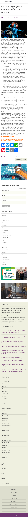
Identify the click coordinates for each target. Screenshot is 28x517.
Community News (6, 225)
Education (4, 227)
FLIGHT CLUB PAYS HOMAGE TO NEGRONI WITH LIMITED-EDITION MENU (13, 331)
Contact (3, 471)
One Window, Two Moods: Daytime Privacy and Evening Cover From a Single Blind (13, 336)
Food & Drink (14, 498)
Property (4, 386)
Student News (5, 254)
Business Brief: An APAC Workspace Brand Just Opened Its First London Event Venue (14, 370)
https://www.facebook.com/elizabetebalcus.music (13, 138)
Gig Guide (4, 240)
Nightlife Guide (14, 492)
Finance (4, 383)
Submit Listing (4, 480)
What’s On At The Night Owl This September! (13, 346)
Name (3, 195)
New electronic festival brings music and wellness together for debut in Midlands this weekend (13, 352)
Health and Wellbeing (7, 401)
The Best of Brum (5, 259)
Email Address (5, 190)
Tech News (4, 257)
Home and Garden (6, 415)
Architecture (5, 393)
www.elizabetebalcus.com (7, 136)
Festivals (4, 232)
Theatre (3, 262)
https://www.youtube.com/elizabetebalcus (11, 140)
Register (3, 478)
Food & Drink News (6, 235)
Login (2, 476)
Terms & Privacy (5, 483)
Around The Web (6, 460)
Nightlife (4, 447)
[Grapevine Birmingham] (12, 1)
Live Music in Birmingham (7, 245)
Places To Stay (14, 507)
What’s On (14, 495)
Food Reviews (5, 237)
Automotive (5, 413)
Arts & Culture (14, 489)
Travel (3, 403)
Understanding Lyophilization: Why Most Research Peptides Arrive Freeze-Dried (12, 342)
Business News (5, 218)
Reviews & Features (6, 249)
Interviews (4, 242)
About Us (3, 468)
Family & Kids (5, 230)
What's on (18, 156)
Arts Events (8, 156)
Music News (13, 156)
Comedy (4, 222)
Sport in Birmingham (6, 425)
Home (2, 473)
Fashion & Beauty (6, 430)
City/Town (4, 200)
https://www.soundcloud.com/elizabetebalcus (12, 139)
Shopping (4, 252)
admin (9, 17)
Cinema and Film (5, 220)
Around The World (6, 408)
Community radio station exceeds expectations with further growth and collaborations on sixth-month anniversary (12, 359)
